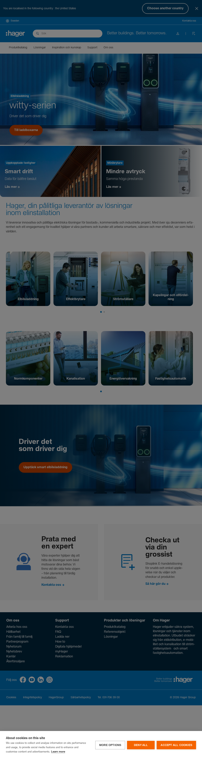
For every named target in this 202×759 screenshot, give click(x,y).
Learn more (58, 752)
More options (110, 745)
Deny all (141, 745)
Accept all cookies (176, 745)
